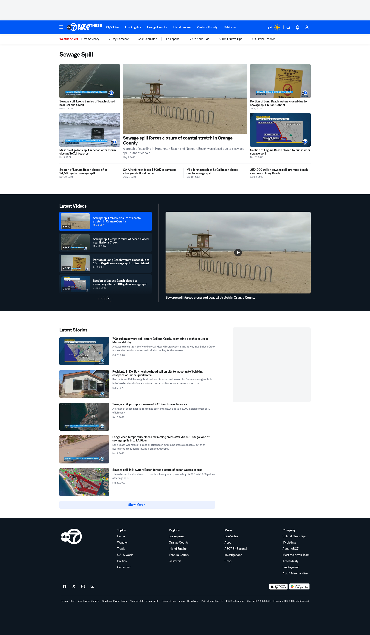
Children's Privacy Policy (114, 601)
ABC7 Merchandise (295, 573)
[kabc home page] (71, 536)
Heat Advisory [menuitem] (90, 39)
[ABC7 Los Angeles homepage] (84, 27)
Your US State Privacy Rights (144, 601)
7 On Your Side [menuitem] (199, 39)
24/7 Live (112, 27)
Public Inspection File (212, 601)
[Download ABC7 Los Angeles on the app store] (278, 586)
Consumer (123, 567)
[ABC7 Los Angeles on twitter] (74, 586)
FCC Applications (235, 601)
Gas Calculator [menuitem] (147, 39)
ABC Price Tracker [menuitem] (263, 39)
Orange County (157, 27)
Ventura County (207, 27)
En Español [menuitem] (173, 39)
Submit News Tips (294, 536)
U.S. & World (125, 554)
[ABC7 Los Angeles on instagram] (83, 586)
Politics (121, 561)
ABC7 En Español (236, 548)
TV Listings (289, 542)
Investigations (233, 554)
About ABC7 (291, 548)
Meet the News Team (296, 554)
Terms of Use (169, 601)
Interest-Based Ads (188, 601)
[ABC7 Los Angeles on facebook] (64, 586)
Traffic (121, 548)
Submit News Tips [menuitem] (230, 39)
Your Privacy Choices (88, 601)
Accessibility (290, 561)
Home (121, 536)
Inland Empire (182, 27)
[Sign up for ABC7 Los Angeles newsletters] (92, 586)
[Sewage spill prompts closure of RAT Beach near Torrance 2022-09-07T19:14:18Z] (84, 417)
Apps (228, 542)
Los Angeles (133, 27)
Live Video (231, 536)
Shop (228, 561)
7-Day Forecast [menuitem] (119, 39)
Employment (291, 567)
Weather (122, 542)
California (230, 27)
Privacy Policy (68, 601)
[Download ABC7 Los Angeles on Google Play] (299, 586)
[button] (61, 27)
